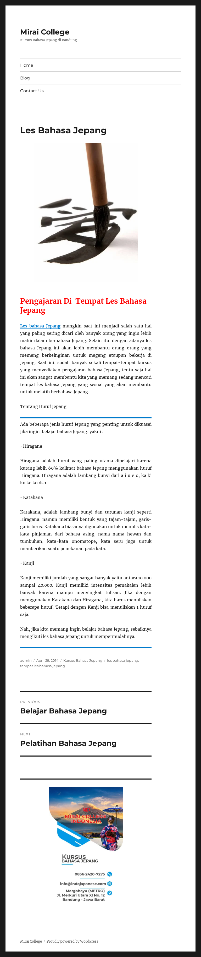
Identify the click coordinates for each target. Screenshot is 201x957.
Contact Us (32, 90)
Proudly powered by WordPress (72, 941)
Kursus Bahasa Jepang (82, 660)
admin (26, 660)
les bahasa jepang (122, 660)
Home (26, 65)
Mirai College (45, 31)
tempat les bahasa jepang (42, 666)
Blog (25, 78)
